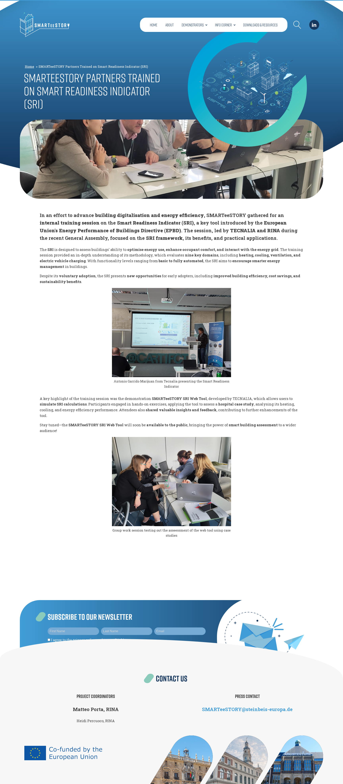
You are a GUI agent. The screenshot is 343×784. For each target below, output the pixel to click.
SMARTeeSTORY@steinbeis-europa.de (247, 709)
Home (153, 24)
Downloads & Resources (260, 24)
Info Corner (223, 24)
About (169, 24)
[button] (297, 25)
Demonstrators (193, 24)
